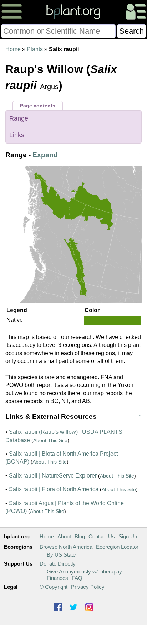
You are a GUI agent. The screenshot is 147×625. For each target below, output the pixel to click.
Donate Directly (58, 564)
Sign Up (127, 536)
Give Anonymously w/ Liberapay (84, 571)
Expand (45, 155)
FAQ (77, 578)
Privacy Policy (88, 587)
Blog (80, 536)
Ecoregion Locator (117, 547)
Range (18, 118)
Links (16, 135)
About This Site (50, 440)
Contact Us (101, 536)
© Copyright (53, 587)
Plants (35, 49)
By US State (61, 555)
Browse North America (66, 547)
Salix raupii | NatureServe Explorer (53, 476)
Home (13, 49)
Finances (57, 578)
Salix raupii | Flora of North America (53, 489)
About (64, 536)
